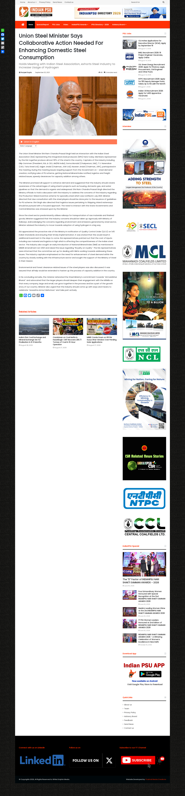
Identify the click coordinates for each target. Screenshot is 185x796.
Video (65, 24)
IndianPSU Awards (79, 24)
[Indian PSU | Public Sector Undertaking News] (36, 12)
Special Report (43, 24)
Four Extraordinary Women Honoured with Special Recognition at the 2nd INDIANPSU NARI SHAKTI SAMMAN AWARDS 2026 (151, 596)
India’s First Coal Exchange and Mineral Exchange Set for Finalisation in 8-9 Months (32, 339)
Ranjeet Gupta (26, 72)
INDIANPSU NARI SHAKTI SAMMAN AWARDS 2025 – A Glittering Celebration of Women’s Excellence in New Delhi (151, 638)
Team (126, 708)
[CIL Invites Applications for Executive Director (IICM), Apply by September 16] (130, 44)
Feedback (128, 720)
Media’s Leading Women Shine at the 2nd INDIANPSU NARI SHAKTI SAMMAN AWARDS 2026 (151, 610)
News (31, 24)
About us (31, 2)
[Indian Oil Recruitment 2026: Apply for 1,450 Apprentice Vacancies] (130, 94)
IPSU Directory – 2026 (100, 24)
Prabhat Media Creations (156, 779)
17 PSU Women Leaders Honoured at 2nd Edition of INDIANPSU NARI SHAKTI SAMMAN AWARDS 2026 (151, 624)
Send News (57, 2)
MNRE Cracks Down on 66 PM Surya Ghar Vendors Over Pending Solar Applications (102, 339)
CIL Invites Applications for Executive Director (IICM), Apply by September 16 (152, 43)
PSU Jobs (56, 24)
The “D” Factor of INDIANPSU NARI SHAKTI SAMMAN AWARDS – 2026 (141, 581)
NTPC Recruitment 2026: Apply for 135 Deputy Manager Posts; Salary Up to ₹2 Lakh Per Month (151, 81)
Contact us (69, 2)
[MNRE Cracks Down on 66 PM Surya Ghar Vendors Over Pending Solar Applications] (102, 326)
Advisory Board (118, 24)
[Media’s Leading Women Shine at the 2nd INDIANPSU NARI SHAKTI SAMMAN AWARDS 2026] (130, 612)
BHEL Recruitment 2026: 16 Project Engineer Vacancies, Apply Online (150, 55)
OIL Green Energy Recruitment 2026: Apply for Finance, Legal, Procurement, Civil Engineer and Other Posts (151, 68)
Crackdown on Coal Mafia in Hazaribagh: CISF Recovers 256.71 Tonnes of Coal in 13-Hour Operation (67, 341)
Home (22, 2)
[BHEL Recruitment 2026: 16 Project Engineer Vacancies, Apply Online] (130, 56)
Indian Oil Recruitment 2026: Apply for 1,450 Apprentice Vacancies (150, 93)
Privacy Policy (44, 2)
